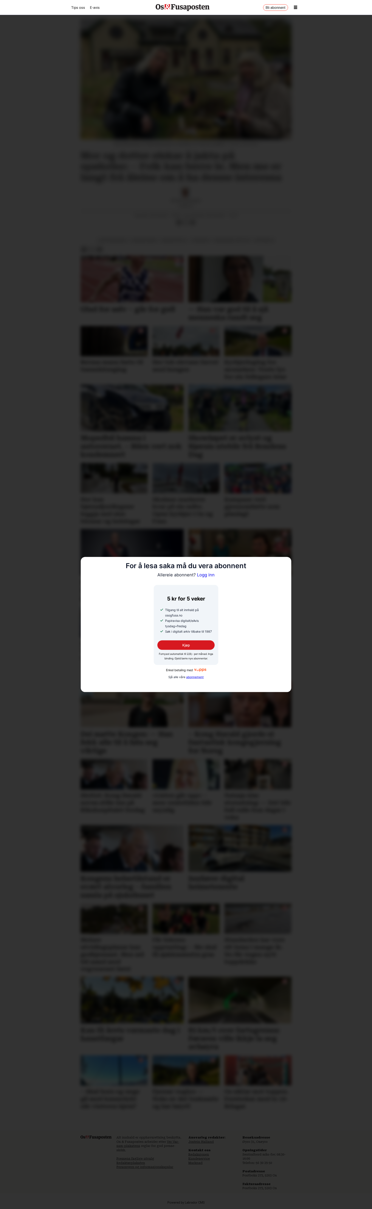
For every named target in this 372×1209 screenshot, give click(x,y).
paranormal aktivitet (232, 240)
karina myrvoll (174, 240)
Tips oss (78, 7)
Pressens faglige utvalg (135, 1158)
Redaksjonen (198, 1154)
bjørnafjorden (144, 240)
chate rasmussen (112, 240)
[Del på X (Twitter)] (186, 222)
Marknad (195, 1163)
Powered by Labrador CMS (186, 1202)
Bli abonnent (275, 7)
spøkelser (200, 240)
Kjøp (186, 645)
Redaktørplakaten (130, 1163)
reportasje (264, 240)
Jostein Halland (201, 1141)
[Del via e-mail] (192, 222)
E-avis (95, 7)
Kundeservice (199, 1158)
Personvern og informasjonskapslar (144, 1167)
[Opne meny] (296, 7)
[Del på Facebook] (179, 222)
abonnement (195, 677)
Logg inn (186, 574)
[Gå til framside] (182, 7)
